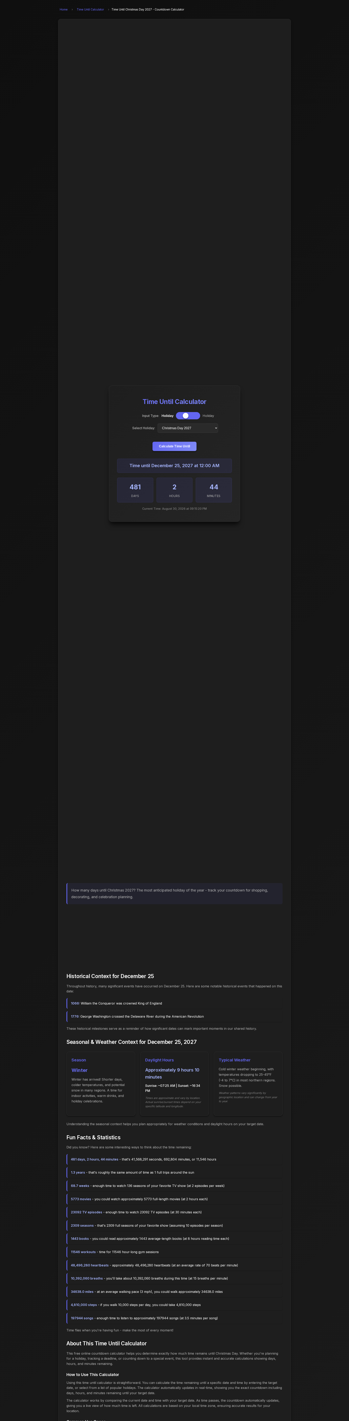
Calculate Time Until (174, 446)
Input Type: (150, 416)
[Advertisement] (174, 937)
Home (64, 9)
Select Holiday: (143, 428)
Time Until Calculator (90, 9)
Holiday (167, 416)
